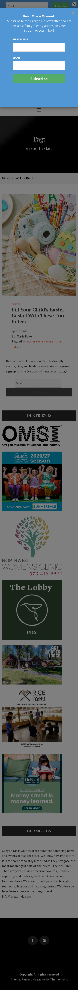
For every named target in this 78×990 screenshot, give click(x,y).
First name (20, 39)
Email (16, 57)
